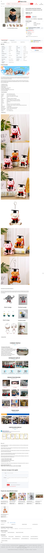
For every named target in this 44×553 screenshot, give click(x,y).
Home (1, 6)
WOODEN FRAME (24, 524)
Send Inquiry (28, 16)
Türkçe (18, 547)
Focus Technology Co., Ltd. (16, 549)
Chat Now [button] (34, 16)
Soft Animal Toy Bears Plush (34, 538)
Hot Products (3, 545)
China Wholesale (21, 545)
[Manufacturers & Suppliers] (22, 1)
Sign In (27, 36)
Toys (3, 6)
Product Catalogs (13, 522)
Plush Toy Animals (11, 536)
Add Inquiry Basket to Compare (13, 28)
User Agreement (27, 549)
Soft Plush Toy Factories (25, 536)
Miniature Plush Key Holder (19, 532)
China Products (8, 545)
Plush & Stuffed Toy (7, 6)
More (1, 542)
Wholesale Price (26, 545)
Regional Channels (35, 545)
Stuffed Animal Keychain (18, 6)
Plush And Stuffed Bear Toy (16, 538)
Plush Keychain (12, 6)
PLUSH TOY (2, 524)
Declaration (31, 549)
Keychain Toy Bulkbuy (4, 540)
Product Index (39, 545)
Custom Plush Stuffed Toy (34, 536)
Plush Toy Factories (4, 536)
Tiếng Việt (20, 547)
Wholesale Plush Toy (18, 536)
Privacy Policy (34, 549)
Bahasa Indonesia (25, 547)
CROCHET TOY (13, 524)
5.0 (34, 41)
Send (8, 484)
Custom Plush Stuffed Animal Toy (6, 538)
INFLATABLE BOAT (35, 524)
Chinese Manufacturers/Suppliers (14, 545)
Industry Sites (30, 545)
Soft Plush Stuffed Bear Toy (25, 538)
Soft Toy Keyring (4, 532)
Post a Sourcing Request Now (11, 486)
